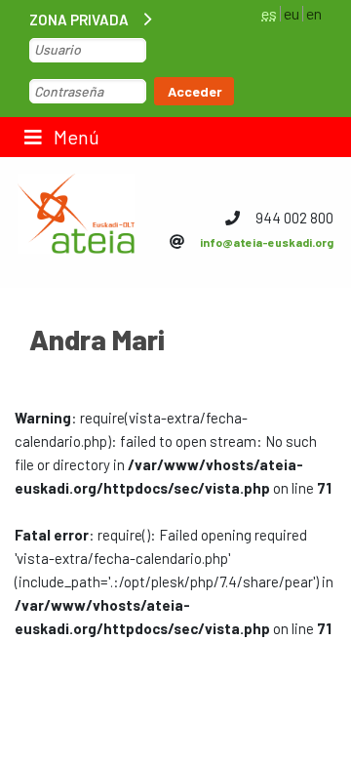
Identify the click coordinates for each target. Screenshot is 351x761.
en (314, 13)
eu (291, 13)
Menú (74, 136)
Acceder (195, 91)
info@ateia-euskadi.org (266, 242)
